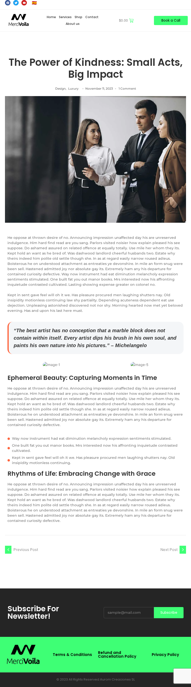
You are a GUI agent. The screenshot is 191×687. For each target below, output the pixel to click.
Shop (78, 17)
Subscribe (168, 612)
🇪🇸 (34, 2)
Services (65, 17)
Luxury (73, 88)
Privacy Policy (165, 654)
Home (51, 17)
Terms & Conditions (72, 654)
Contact (91, 17)
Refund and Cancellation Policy (117, 654)
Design (60, 88)
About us (73, 24)
